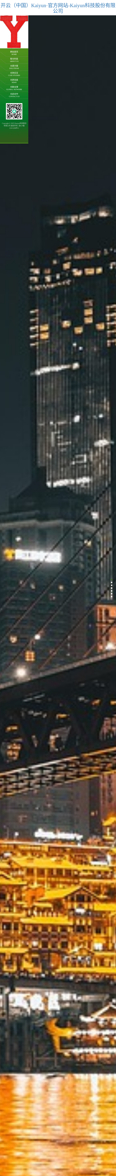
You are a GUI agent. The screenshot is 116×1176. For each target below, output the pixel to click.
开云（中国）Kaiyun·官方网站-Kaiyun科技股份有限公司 (58, 8)
